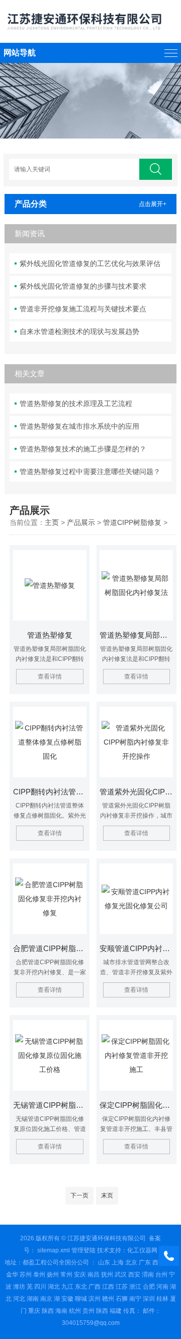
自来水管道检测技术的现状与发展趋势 (79, 331)
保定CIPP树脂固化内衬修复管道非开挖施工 (136, 1105)
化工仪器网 (142, 1250)
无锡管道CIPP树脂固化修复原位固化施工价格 (49, 1105)
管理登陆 (83, 1250)
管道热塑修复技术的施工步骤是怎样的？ (83, 449)
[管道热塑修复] (49, 585)
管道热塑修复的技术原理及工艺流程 (76, 403)
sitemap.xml (53, 1250)
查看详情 (50, 676)
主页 (52, 522)
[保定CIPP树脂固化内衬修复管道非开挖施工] (136, 1055)
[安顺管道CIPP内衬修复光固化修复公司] (136, 898)
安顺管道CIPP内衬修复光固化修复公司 (136, 948)
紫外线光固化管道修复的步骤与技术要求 (83, 286)
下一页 (79, 1195)
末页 (107, 1195)
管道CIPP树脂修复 (132, 522)
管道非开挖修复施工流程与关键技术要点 (83, 309)
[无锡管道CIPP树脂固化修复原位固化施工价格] (49, 1055)
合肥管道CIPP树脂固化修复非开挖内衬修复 (49, 948)
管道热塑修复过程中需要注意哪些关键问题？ (90, 471)
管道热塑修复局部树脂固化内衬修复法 (136, 635)
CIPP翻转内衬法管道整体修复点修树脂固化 (49, 791)
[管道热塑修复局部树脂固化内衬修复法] (136, 585)
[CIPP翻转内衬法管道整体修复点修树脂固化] (49, 742)
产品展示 (81, 522)
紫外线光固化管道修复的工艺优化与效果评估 (90, 263)
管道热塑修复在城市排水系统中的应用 (79, 426)
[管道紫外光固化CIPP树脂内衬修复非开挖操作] (136, 742)
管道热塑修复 (49, 635)
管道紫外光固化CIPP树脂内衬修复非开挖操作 (136, 791)
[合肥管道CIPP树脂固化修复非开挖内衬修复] (49, 898)
